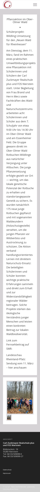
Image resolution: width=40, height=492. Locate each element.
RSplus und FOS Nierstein (18, 487)
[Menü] (34, 4)
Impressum (7, 473)
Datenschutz (7, 470)
